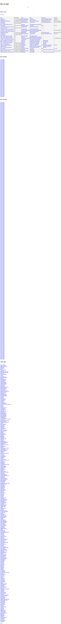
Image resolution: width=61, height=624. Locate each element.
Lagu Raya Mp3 (2, 570)
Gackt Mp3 (2, 534)
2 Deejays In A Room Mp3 (25, 30)
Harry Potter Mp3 (3, 459)
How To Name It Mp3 (3, 612)
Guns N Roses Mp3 (3, 554)
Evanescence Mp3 (3, 556)
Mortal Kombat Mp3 (3, 412)
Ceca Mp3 (2, 607)
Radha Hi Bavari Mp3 (3, 377)
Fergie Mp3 (2, 609)
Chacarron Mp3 (2, 486)
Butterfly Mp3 (2, 613)
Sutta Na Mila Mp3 (3, 430)
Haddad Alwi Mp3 (3, 610)
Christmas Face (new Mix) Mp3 (35, 40)
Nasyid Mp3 (2, 621)
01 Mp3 (1, 582)
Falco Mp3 (2, 378)
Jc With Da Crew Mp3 (24, 25)
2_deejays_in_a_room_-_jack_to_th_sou (7, 30)
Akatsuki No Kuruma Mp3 (4, 444)
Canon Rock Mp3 (3, 584)
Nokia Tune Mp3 (3, 514)
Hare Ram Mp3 (2, 433)
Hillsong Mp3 (2, 564)
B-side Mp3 (23, 49)
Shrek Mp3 (2, 435)
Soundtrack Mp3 (2, 506)
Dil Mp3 (1, 529)
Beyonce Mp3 (2, 419)
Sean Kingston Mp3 (3, 403)
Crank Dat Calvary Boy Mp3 (4, 599)
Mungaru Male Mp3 (3, 450)
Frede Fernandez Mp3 (24, 18)
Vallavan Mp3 (2, 451)
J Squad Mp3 (2, 590)
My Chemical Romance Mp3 (4, 420)
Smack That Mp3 (3, 604)
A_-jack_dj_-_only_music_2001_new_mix (7, 39)
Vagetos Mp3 (2, 596)
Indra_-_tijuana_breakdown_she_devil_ (7, 24)
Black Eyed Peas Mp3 (3, 510)
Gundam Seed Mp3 (3, 558)
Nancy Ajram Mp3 (3, 522)
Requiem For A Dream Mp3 (4, 391)
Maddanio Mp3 (23, 32)
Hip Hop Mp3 (2, 559)
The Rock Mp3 (2, 526)
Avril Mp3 (2, 440)
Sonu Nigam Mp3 (3, 428)
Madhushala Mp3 (3, 480)
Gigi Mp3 (1, 518)
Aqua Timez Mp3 (3, 376)
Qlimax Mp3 (2, 545)
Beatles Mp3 (2, 393)
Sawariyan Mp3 (2, 389)
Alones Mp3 (2, 591)
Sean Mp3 (1, 406)
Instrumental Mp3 (3, 441)
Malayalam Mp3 (2, 517)
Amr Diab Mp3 (2, 448)
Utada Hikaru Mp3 (3, 380)
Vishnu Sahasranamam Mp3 (4, 532)
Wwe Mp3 (2, 397)
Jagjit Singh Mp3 (3, 461)
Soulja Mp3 (2, 537)
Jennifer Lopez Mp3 (3, 536)
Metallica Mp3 (2, 615)
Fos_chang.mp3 (3, 25)
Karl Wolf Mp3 (2, 477)
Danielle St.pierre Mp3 (24, 50)
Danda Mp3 (2, 614)
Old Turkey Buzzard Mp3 (4, 542)
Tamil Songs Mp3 (3, 520)
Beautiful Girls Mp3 (3, 383)
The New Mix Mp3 (46, 32)
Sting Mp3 (2, 568)
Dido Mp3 (2, 470)
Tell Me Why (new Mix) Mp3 (34, 43)
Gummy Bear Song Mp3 (4, 449)
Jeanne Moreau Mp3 (3, 416)
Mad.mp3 (2, 18)
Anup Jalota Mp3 (3, 384)
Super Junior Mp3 (3, 592)
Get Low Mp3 (2, 618)
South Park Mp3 (2, 574)
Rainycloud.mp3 (3, 19)
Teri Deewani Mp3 (3, 497)
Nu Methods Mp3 (24, 26)
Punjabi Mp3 (2, 579)
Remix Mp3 (2, 367)
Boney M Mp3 (2, 386)
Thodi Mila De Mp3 (3, 438)
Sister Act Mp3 (2, 364)
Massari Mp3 (2, 437)
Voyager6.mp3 (3, 33)
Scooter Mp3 (2, 562)
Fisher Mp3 (23, 40)
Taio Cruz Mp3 (2, 535)
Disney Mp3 (2, 488)
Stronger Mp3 (2, 485)
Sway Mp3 (2, 429)
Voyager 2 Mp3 (32, 22)
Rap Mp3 (1, 405)
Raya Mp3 (2, 509)
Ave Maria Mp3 (2, 580)
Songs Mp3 (2, 396)
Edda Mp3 (2, 616)
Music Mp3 (2, 373)
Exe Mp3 (1, 513)
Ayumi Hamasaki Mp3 (3, 617)
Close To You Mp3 (3, 365)
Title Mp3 (44, 42)
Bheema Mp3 (2, 443)
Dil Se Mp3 (2, 619)
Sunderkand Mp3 (3, 471)
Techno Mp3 (2, 589)
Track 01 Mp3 (32, 49)
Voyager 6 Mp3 (32, 33)
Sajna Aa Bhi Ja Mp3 (3, 587)
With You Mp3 (32, 50)
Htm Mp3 (1, 553)
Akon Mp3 (2, 401)
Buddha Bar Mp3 (3, 490)
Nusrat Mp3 (2, 495)
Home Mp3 (2, 468)
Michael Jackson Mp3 (3, 366)
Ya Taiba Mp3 (2, 408)
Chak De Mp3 (2, 560)
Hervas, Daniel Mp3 (24, 35)
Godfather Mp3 (2, 469)
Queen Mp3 (2, 400)
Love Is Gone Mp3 (3, 515)
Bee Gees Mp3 (2, 473)
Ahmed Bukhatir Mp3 (3, 474)
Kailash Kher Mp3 (3, 593)
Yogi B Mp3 (2, 457)
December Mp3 (45, 40)
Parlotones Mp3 (2, 402)
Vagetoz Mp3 (2, 576)
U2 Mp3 (22, 46)
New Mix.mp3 (3, 23)
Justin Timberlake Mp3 (3, 395)
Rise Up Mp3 (3, 11)
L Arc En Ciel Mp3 (3, 546)
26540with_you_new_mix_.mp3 (5, 50)
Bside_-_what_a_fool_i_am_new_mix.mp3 (7, 49)
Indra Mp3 (23, 24)
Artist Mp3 (23, 42)
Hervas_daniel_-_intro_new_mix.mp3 (6, 35)
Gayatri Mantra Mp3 (3, 374)
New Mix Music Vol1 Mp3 (47, 18)
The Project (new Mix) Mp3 (34, 26)
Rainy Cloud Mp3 (32, 19)
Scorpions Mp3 (2, 578)
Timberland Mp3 (2, 424)
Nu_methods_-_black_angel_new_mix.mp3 (7, 31)
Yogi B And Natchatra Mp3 (4, 453)
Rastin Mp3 (2, 439)
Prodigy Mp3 (2, 368)
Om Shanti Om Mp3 (3, 411)
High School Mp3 (3, 555)
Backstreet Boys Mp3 (3, 500)
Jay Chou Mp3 (2, 482)
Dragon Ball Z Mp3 (3, 414)
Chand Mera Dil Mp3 (3, 499)
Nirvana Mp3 (2, 385)
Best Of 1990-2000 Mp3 (47, 46)
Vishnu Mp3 (2, 427)
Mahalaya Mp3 (2, 530)
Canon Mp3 (2, 425)
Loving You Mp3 (3, 541)
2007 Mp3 (2, 431)
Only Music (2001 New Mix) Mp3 (35, 39)
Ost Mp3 (1, 423)
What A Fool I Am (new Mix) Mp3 (48, 49)
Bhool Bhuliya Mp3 (3, 388)
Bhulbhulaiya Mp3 (3, 434)
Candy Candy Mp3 (3, 606)
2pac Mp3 (1, 445)
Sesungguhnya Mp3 (3, 504)
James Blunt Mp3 (3, 456)
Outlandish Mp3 (2, 417)
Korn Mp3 (2, 447)
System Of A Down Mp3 (4, 511)
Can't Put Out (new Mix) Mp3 (34, 42)
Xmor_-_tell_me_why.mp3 (5, 43)
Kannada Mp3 (2, 463)
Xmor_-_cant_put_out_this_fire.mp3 (6, 42)
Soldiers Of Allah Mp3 (3, 550)
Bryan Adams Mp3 (3, 394)
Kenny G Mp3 (2, 548)
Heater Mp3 (2, 566)
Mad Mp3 (31, 18)
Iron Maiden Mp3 (3, 413)
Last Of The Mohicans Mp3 (4, 475)
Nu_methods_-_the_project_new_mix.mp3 (7, 26)
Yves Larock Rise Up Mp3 (4, 547)
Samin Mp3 (2, 491)
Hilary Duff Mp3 (3, 399)
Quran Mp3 (2, 398)
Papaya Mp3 (2, 410)
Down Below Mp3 (33, 32)
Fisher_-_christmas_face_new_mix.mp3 (7, 40)
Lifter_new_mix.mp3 (4, 27)
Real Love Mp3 (2, 527)
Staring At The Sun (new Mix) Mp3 (35, 46)
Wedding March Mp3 (3, 528)
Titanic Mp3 (2, 503)
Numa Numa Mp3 (3, 379)
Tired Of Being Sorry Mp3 (4, 372)
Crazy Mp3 (2, 370)
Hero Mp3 (2, 565)
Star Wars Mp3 (2, 586)
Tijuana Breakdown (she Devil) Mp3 (35, 24)
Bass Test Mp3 (2, 571)
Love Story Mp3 (2, 531)
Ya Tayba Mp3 (2, 600)
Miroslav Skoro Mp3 (3, 516)
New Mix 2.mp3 (3, 34)
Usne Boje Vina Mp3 (3, 390)
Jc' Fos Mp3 (32, 25)
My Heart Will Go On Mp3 (4, 594)
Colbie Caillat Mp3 (3, 382)
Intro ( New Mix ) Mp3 (33, 35)
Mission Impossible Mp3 (4, 371)
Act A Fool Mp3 (2, 455)
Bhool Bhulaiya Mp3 (3, 583)
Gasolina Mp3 (2, 465)
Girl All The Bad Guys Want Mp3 (5, 404)
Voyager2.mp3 (3, 22)
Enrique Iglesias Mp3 (3, 549)
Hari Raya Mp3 (2, 492)
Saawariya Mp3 (2, 467)
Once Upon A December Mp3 (4, 483)
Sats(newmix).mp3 (3, 46)
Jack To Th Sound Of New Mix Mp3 (35, 30)
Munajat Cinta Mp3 (3, 421)
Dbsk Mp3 (2, 432)
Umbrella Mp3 (2, 426)
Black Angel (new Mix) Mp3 (34, 31)
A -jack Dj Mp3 (23, 39)
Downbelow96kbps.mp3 (4, 32)
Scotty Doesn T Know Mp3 (4, 422)
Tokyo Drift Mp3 (3, 524)
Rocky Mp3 (2, 519)
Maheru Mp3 (2, 436)
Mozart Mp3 (2, 494)
